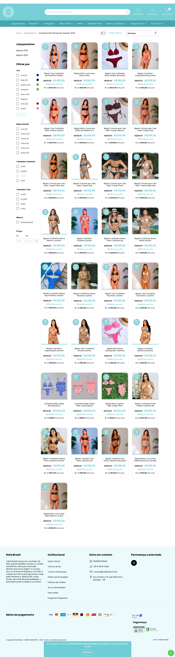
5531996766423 (100, 561)
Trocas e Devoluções (57, 572)
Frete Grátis (53, 593)
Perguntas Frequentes (58, 598)
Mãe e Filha (66, 23)
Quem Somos (54, 561)
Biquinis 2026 (22, 50)
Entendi (87, 652)
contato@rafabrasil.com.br (105, 572)
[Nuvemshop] (161, 640)
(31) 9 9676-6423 (101, 566)
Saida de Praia (95, 23)
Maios (80, 23)
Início (18, 33)
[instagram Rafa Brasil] (3, 2)
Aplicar (37, 241)
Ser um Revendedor (56, 587)
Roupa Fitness (138, 23)
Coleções (49, 23)
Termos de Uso (54, 566)
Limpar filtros (115, 33)
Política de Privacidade (58, 577)
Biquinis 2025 (22, 55)
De (17, 236)
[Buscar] (127, 12)
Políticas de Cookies (57, 582)
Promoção (156, 23)
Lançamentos (18, 23)
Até (27, 236)
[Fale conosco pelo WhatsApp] (171, 653)
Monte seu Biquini (115, 23)
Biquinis (33, 23)
